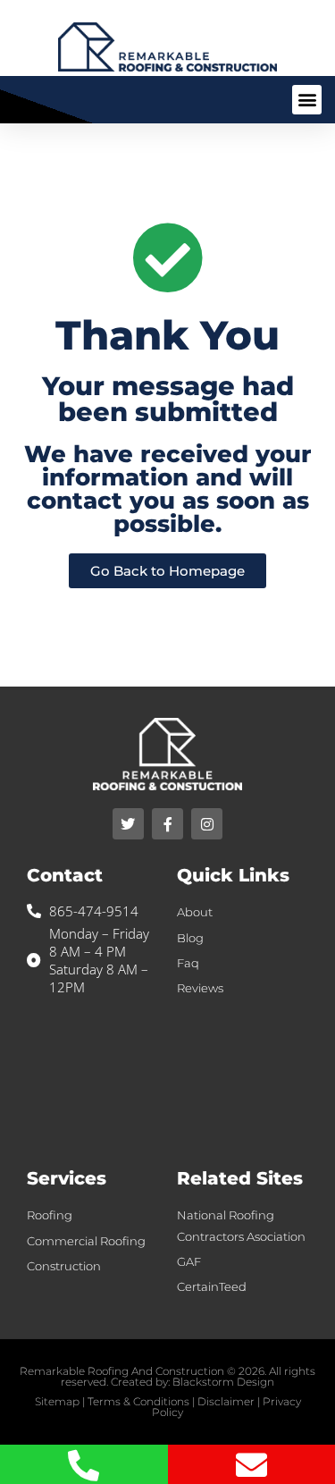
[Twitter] (128, 823)
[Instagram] (206, 823)
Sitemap (57, 1401)
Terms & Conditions (138, 1401)
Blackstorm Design (223, 1381)
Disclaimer (226, 1401)
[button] (307, 99)
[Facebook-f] (167, 823)
